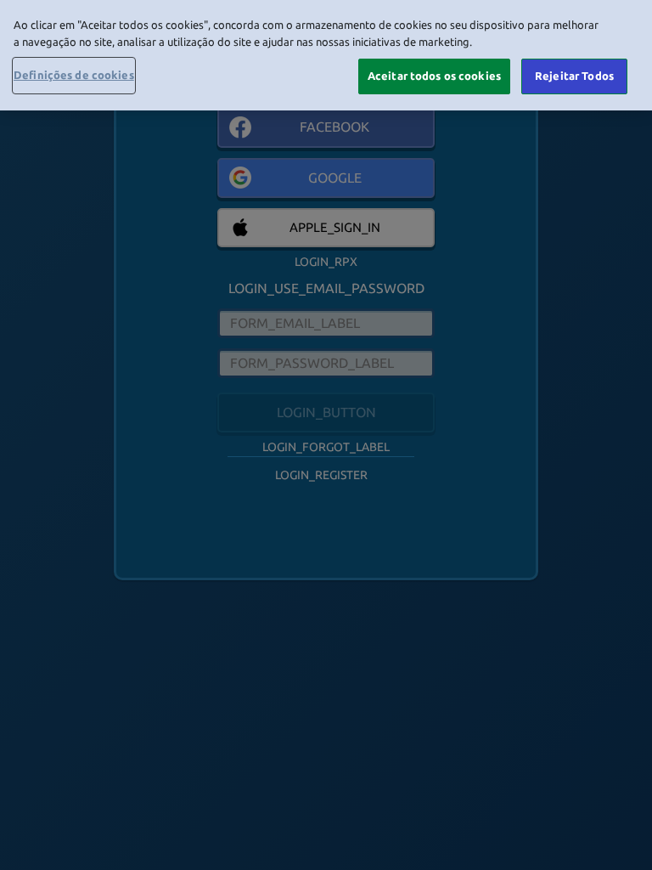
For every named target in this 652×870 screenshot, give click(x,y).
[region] (326, 55)
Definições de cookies (74, 75)
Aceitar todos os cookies (434, 76)
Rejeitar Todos (574, 76)
